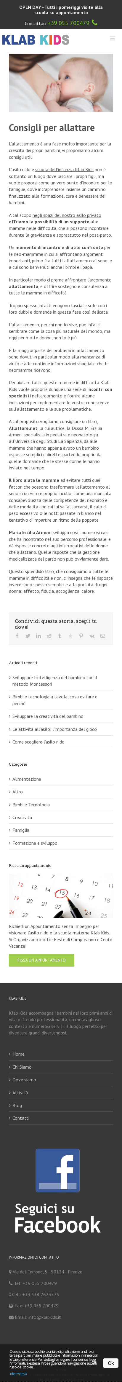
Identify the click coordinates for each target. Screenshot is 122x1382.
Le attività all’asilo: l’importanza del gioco (54, 719)
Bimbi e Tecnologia (31, 794)
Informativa (18, 1374)
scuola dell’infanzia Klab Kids (64, 169)
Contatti (20, 1108)
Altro (17, 781)
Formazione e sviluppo (34, 833)
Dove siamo (24, 1069)
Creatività (22, 807)
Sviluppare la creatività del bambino (48, 706)
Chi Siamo (22, 1057)
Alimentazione (26, 769)
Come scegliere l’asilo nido (38, 731)
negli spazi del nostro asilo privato (67, 215)
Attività (20, 1082)
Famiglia (20, 820)
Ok (111, 1363)
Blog (17, 1095)
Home (18, 1044)
